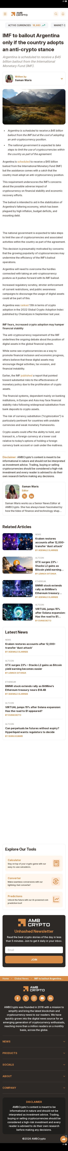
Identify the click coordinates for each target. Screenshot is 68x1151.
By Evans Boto (43, 620)
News (38, 534)
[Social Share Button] (63, 1139)
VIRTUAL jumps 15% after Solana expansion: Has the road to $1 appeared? (50, 612)
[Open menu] (5, 13)
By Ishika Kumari (14, 736)
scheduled (23, 161)
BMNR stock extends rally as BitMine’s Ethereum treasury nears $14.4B (48, 589)
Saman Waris (23, 80)
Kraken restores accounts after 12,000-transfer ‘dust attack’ (50, 542)
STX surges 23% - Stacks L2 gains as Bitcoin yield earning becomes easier (48, 566)
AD (64, 1)
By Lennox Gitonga (45, 573)
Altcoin (39, 558)
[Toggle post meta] (62, 78)
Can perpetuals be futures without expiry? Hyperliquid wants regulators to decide (32, 730)
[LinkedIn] (31, 496)
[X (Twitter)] (24, 496)
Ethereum (40, 581)
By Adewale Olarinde (46, 550)
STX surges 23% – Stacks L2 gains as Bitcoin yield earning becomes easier (33, 666)
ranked (24, 305)
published (26, 375)
